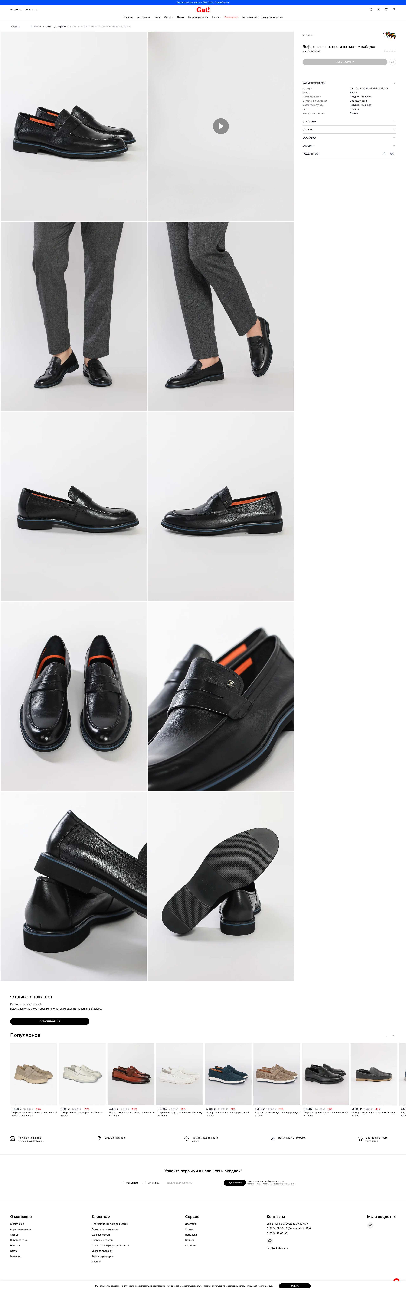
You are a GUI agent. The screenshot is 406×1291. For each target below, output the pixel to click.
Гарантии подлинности (105, 1229)
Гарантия (190, 1245)
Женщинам (16, 9)
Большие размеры (198, 17)
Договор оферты (101, 1234)
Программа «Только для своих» (110, 1223)
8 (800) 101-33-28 (277, 1228)
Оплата (308, 129)
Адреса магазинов (20, 1229)
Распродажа (231, 17)
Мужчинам (31, 9)
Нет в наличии (345, 62)
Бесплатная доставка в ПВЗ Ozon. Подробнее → (203, 2)
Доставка (309, 137)
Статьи (14, 1250)
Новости (15, 1245)
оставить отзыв (50, 1021)
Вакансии (15, 1256)
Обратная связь (19, 1240)
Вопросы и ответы (102, 1240)
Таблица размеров (102, 1256)
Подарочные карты (272, 17)
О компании (17, 1223)
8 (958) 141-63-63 (277, 1233)
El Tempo (308, 35)
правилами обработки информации (279, 1184)
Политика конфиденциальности (110, 1245)
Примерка (191, 1234)
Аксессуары (143, 17)
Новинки (128, 17)
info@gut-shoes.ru (277, 1248)
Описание (309, 121)
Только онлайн (250, 17)
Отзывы (14, 1234)
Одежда (168, 17)
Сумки (180, 17)
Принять (295, 1286)
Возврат (308, 145)
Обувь (157, 17)
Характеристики (314, 83)
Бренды (216, 17)
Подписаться (235, 1182)
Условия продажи (102, 1250)
